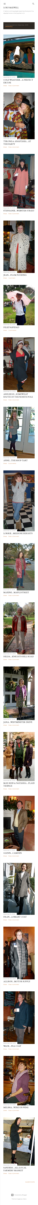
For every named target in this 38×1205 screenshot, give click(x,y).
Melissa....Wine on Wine (15, 1107)
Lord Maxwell (11, 7)
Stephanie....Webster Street (18, 210)
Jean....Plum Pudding (15, 275)
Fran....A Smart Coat (15, 916)
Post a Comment (13, 85)
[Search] (33, 3)
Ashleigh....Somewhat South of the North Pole (18, 395)
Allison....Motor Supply (16, 981)
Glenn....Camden (12, 853)
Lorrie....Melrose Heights (18, 533)
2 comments (12, 330)
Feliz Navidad (11, 327)
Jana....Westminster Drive (17, 722)
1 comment (11, 278)
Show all (9, 26)
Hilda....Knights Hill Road (18, 656)
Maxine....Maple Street (16, 592)
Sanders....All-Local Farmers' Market (14, 1169)
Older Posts (30, 1182)
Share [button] (5, 85)
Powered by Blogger (20, 1195)
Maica (24, 1199)
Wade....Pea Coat (12, 1046)
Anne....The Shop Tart (15, 460)
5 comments (12, 463)
